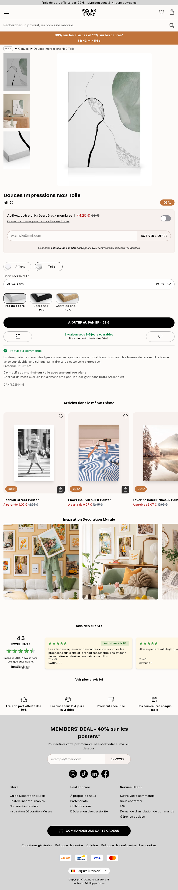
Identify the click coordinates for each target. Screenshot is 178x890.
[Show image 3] (16, 150)
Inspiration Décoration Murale (31, 811)
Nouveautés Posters (24, 806)
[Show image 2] (16, 111)
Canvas (23, 49)
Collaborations (80, 806)
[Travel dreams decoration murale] (41, 561)
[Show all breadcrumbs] (8, 48)
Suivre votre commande (137, 796)
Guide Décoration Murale (28, 796)
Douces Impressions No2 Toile (54, 49)
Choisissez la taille (16, 276)
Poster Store (99, 879)
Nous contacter (131, 801)
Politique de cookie (69, 845)
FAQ (122, 806)
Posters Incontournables (27, 801)
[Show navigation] (7, 12)
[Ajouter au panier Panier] (61, 489)
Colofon (92, 845)
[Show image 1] (16, 72)
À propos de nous (83, 796)
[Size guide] (17, 336)
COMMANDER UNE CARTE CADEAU (92, 831)
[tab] (161, 12)
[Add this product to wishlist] (160, 336)
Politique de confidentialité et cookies (129, 845)
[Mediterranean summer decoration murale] (120, 561)
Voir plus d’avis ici (89, 679)
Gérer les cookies (132, 817)
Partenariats (79, 801)
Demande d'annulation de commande (147, 811)
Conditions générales (36, 845)
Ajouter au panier (89, 322)
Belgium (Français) (89, 871)
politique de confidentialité (67, 247)
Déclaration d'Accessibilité (89, 811)
